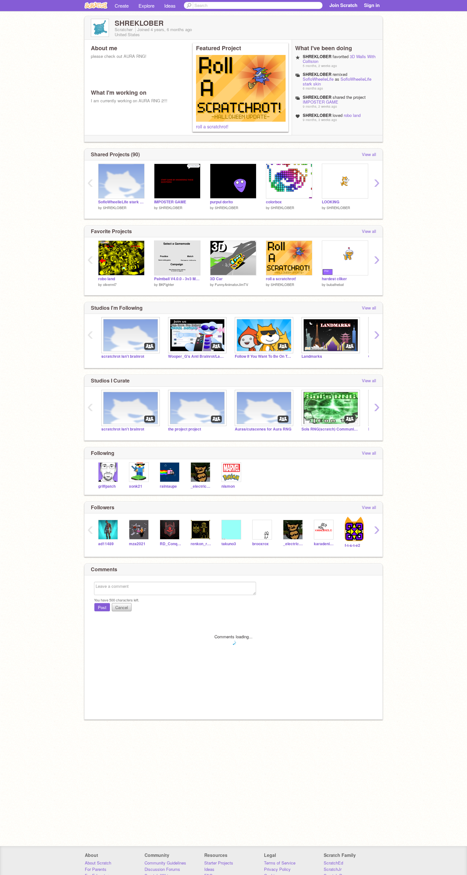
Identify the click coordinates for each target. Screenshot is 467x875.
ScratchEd (333, 863)
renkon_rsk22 (201, 543)
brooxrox (260, 543)
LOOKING (330, 202)
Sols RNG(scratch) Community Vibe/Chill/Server (330, 429)
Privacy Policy (277, 869)
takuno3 (228, 543)
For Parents (95, 869)
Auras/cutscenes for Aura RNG (263, 429)
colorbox (274, 202)
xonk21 (135, 486)
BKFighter (166, 284)
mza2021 (137, 543)
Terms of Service (279, 863)
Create (122, 5)
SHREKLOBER (114, 207)
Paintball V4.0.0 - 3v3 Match (177, 278)
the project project (184, 429)
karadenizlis (324, 543)
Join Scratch (343, 5)
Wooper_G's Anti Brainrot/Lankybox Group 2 (196, 356)
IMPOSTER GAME (320, 102)
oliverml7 (110, 284)
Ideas (170, 5)
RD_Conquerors (170, 543)
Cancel (121, 607)
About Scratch (98, 863)
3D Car (216, 278)
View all (369, 154)
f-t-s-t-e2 (352, 545)
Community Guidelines (165, 863)
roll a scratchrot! (212, 126)
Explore (146, 5)
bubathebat (335, 284)
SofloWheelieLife (318, 79)
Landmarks (311, 356)
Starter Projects (218, 863)
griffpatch (107, 486)
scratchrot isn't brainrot (122, 356)
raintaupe (168, 486)
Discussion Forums (162, 869)
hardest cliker (334, 278)
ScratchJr (333, 869)
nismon (228, 486)
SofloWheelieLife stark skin (121, 202)
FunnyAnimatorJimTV (231, 284)
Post (102, 607)
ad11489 (106, 543)
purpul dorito (221, 202)
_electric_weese (201, 486)
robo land (352, 115)
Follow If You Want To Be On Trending (263, 356)
